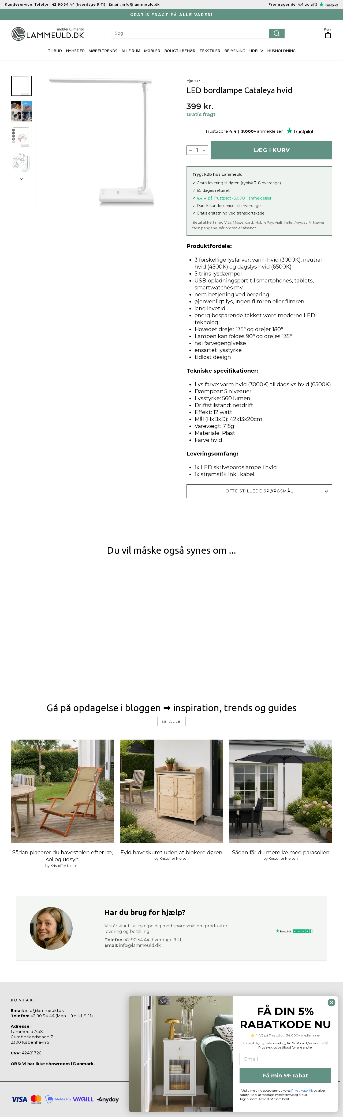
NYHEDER (75, 50)
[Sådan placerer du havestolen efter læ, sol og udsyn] (62, 791)
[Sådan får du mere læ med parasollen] (280, 791)
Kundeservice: (19, 4)
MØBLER (152, 50)
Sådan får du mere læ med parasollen (281, 852)
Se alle (171, 722)
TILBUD (55, 50)
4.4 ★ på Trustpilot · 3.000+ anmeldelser (234, 198)
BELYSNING (234, 50)
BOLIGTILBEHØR (179, 50)
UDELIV (256, 50)
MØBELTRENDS (103, 50)
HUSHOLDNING (281, 50)
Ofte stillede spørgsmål (259, 491)
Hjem (192, 80)
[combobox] (198, 33)
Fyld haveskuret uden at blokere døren (171, 852)
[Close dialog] (331, 1003)
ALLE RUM (130, 50)
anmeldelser (270, 131)
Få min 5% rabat (285, 1075)
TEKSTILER (209, 50)
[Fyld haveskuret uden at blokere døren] (171, 791)
